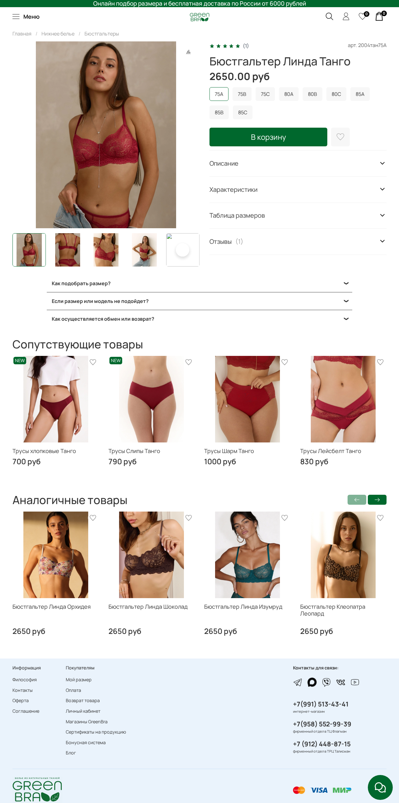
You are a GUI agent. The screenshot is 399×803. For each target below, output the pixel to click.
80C (336, 94)
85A (360, 94)
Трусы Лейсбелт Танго (330, 451)
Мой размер (79, 680)
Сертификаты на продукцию (96, 732)
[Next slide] (189, 134)
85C (242, 112)
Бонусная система (86, 742)
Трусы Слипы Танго (134, 451)
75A (219, 94)
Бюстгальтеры (101, 33)
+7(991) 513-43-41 (321, 704)
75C (265, 94)
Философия (24, 680)
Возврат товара (83, 700)
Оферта (20, 700)
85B (219, 112)
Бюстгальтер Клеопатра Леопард (332, 609)
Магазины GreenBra (87, 722)
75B (242, 94)
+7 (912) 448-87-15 (322, 743)
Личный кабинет (83, 711)
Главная (21, 33)
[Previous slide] (22, 134)
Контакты (22, 690)
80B (312, 94)
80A (288, 94)
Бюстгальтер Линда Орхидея (51, 606)
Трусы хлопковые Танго (44, 451)
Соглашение (25, 711)
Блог (71, 753)
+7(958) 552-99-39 (322, 724)
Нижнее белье (58, 33)
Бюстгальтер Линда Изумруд (243, 606)
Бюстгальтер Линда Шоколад (148, 606)
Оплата (73, 690)
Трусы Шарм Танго (229, 451)
